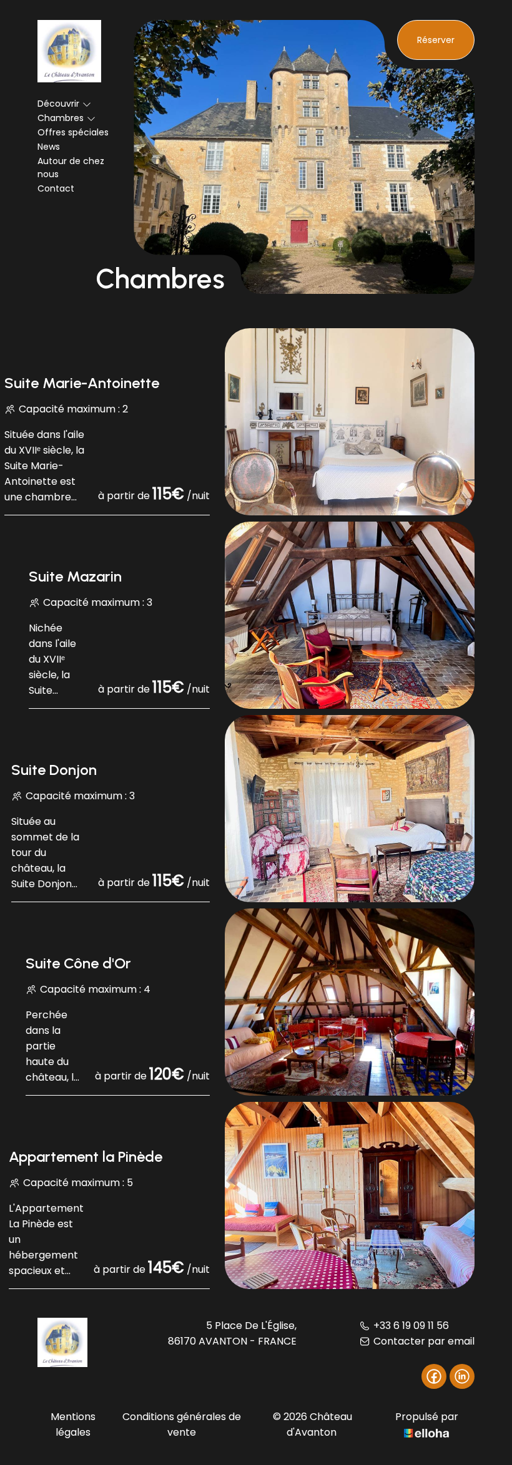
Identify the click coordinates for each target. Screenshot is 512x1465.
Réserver (436, 40)
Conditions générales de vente (181, 1424)
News (48, 146)
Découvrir (58, 103)
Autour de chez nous (70, 167)
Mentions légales (73, 1424)
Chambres (60, 118)
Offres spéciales (73, 132)
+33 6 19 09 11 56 (411, 1325)
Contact (55, 188)
